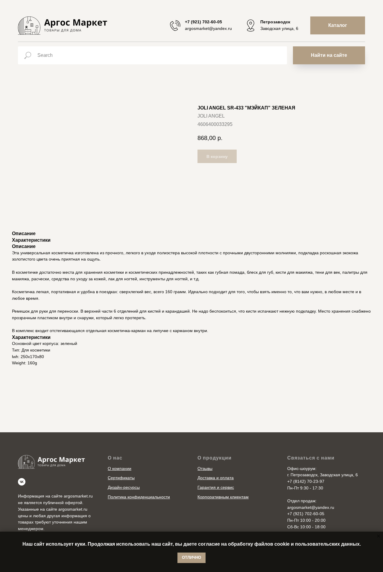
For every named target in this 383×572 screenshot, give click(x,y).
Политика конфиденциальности (139, 497)
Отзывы (204, 468)
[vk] (21, 482)
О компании (119, 468)
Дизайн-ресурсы (124, 487)
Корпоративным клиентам (223, 497)
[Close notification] (379, 536)
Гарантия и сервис (215, 487)
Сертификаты (121, 477)
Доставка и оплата (215, 477)
